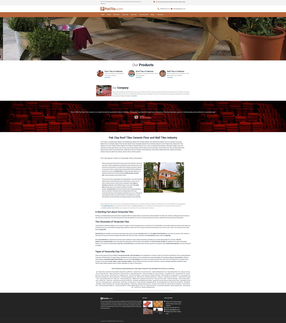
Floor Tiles (125, 14)
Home (102, 14)
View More (107, 77)
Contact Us (160, 14)
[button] (2, 39)
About (109, 14)
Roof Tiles (116, 14)
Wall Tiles (134, 14)
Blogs (152, 14)
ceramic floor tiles (108, 206)
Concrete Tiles (144, 14)
